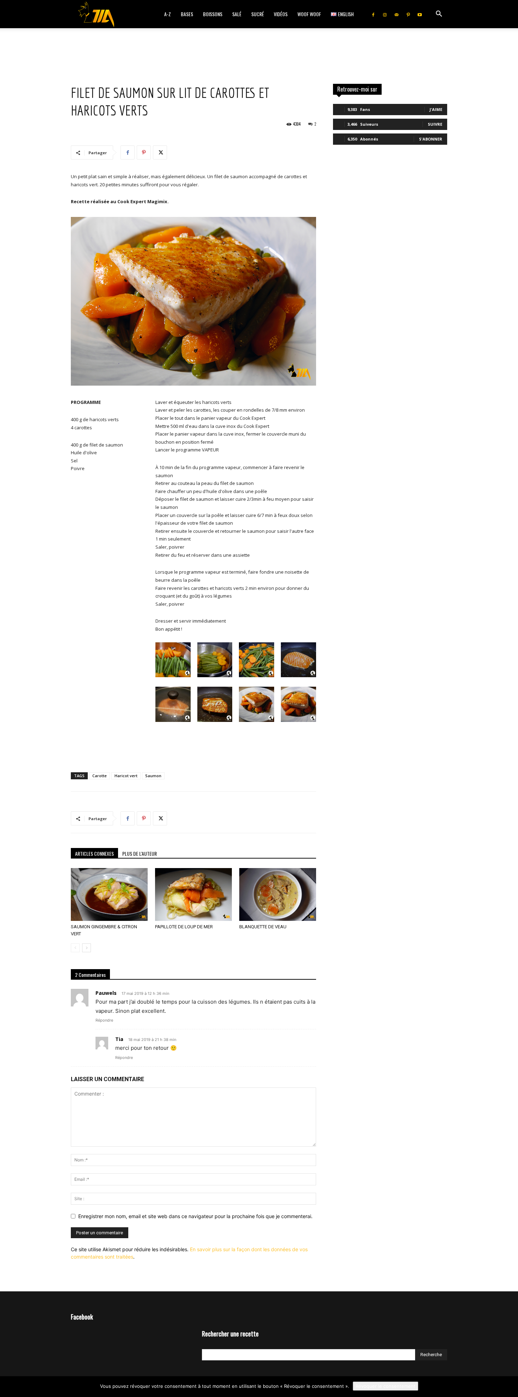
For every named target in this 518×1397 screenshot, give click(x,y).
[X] (160, 152)
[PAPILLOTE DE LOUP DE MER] (193, 894)
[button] (438, 14)
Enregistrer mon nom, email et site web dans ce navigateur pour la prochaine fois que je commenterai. (195, 1216)
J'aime (436, 109)
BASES (187, 14)
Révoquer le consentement (385, 1386)
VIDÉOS (281, 14)
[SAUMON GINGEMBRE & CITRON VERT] (109, 894)
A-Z (167, 14)
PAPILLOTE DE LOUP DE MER (184, 926)
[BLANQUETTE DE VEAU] (277, 894)
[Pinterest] (408, 14)
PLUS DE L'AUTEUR (139, 853)
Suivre (435, 124)
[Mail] (396, 14)
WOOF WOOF (309, 14)
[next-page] (86, 947)
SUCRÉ (257, 14)
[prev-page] (75, 947)
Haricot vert (126, 775)
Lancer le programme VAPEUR (189, 450)
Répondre (104, 1020)
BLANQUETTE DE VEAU (262, 926)
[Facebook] (373, 14)
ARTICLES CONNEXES (94, 853)
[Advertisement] (259, 52)
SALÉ (236, 14)
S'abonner (430, 139)
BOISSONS (212, 14)
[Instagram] (385, 14)
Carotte (99, 775)
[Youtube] (419, 14)
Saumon (153, 775)
